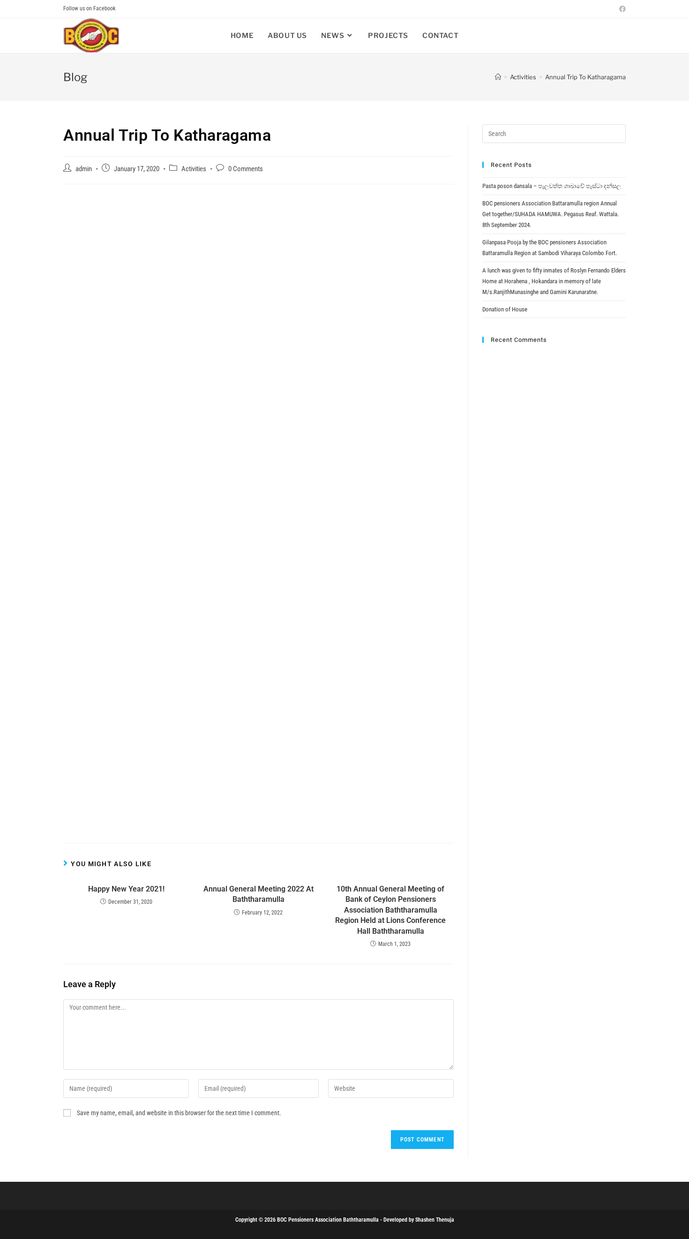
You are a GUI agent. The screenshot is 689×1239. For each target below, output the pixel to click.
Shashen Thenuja (434, 1219)
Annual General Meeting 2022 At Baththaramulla (258, 894)
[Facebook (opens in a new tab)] (621, 9)
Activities (193, 169)
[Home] (498, 77)
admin (83, 169)
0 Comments (245, 169)
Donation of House (504, 309)
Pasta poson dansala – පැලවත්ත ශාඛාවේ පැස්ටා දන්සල (551, 185)
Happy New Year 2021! (126, 888)
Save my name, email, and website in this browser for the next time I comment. (179, 1113)
